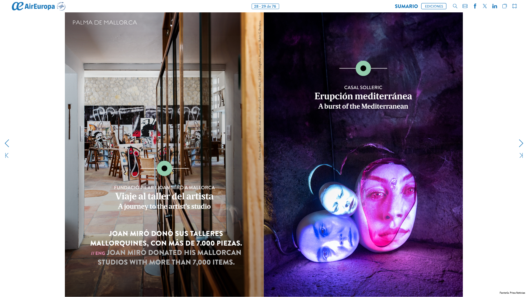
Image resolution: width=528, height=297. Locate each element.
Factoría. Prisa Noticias (512, 293)
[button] (406, 6)
